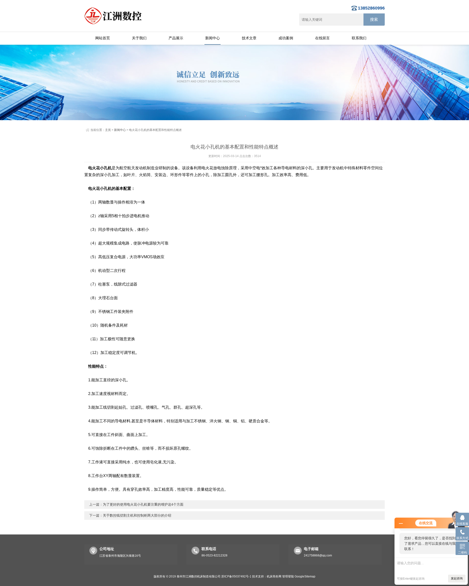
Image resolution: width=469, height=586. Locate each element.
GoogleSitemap (305, 576)
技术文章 (249, 38)
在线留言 (322, 38)
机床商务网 (274, 576)
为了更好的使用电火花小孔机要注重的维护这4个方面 (143, 504)
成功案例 (285, 38)
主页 (108, 130)
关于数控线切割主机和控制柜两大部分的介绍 (137, 515)
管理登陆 (288, 576)
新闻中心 (212, 38)
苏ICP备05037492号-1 (236, 576)
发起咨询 (457, 578)
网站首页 (102, 38)
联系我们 (359, 38)
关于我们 (139, 38)
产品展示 (176, 38)
